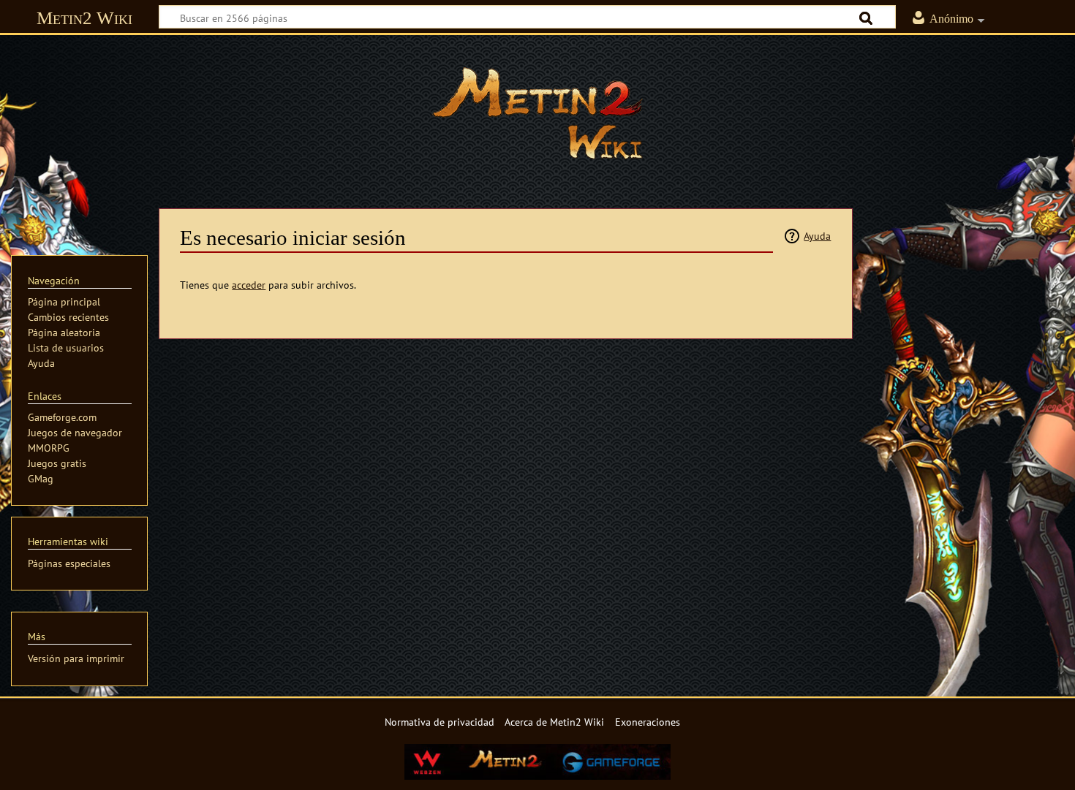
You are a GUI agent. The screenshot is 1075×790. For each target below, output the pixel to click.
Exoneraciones (647, 722)
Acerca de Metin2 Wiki (554, 722)
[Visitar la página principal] (537, 113)
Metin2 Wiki (84, 18)
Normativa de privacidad (439, 722)
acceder (248, 285)
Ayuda (817, 236)
